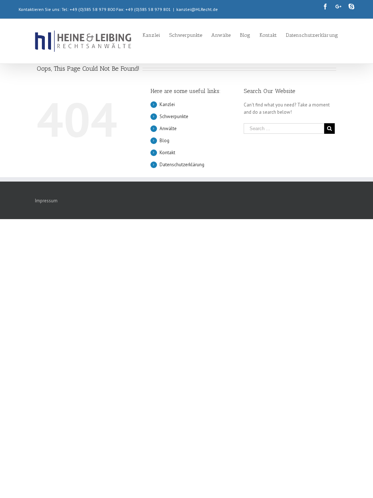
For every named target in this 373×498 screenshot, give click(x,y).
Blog (164, 140)
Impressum (46, 201)
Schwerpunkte (174, 116)
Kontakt (167, 152)
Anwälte (168, 128)
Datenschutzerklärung (182, 165)
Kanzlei (167, 104)
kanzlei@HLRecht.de (197, 9)
